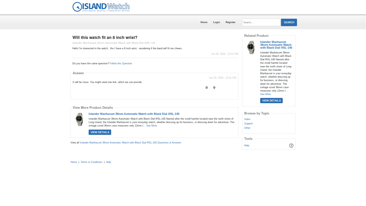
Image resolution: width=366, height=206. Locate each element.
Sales (247, 119)
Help (246, 145)
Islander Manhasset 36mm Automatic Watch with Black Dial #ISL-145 (134, 113)
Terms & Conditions (91, 162)
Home (204, 22)
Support (248, 123)
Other (247, 128)
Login (216, 22)
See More (151, 125)
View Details (100, 132)
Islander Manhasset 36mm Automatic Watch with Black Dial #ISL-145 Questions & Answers (130, 142)
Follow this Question (121, 63)
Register (230, 22)
